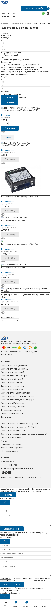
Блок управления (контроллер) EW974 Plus (19, 244)
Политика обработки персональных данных (20, 352)
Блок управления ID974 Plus (13, 268)
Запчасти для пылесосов (12, 389)
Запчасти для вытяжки (11, 437)
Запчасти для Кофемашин (12, 403)
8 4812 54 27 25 (7, 461)
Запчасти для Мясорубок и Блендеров (18, 400)
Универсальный (11, 55)
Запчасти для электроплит (13, 386)
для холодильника (12, 65)
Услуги (4, 441)
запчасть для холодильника (16, 60)
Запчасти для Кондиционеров (14, 376)
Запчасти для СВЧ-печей (12, 379)
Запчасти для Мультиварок (13, 407)
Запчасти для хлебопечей (12, 372)
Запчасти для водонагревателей (15, 393)
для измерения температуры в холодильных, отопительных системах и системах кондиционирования (25, 71)
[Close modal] (5, 502)
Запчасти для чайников (11, 383)
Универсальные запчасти (12, 413)
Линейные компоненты (11, 444)
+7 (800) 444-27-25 (9, 465)
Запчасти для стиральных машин (15, 369)
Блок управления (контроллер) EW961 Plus (19, 197)
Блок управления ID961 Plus (13, 220)
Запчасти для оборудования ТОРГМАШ (18, 427)
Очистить (5, 35)
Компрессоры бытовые (11, 410)
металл (7, 94)
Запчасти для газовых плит (13, 430)
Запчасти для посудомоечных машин (17, 396)
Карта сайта (6, 354)
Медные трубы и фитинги (12, 448)
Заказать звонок (12, 529)
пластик (17, 94)
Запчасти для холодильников (14, 365)
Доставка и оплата (9, 451)
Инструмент (6, 417)
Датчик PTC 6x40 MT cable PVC (14, 145)
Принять (8, 495)
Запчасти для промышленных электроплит (20, 424)
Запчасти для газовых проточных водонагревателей (24, 434)
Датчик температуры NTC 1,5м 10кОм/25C (19, 110)
